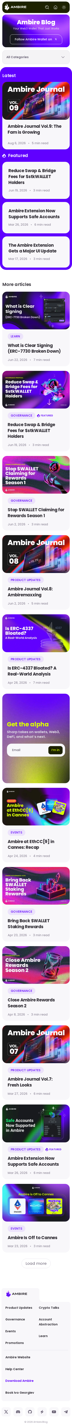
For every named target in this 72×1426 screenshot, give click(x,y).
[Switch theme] (64, 7)
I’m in (55, 750)
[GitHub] (30, 1411)
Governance (15, 1319)
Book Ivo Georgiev (19, 1392)
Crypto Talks (49, 1308)
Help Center (14, 1369)
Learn (43, 1336)
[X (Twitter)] (6, 1411)
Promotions (14, 1343)
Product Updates (18, 1308)
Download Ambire (19, 1381)
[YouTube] (54, 1411)
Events (10, 1331)
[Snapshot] (42, 1411)
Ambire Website (17, 1357)
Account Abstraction (48, 1322)
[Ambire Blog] (15, 7)
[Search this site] (47, 7)
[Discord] (18, 1411)
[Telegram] (65, 1411)
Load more (36, 1263)
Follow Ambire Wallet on (33, 39)
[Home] (55, 7)
